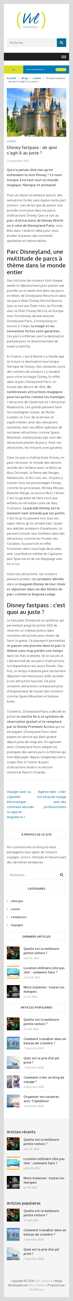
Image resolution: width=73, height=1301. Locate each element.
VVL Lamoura (43, 1281)
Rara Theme (37, 1285)
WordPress (36, 1289)
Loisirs (11, 141)
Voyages (17, 925)
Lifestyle (17, 901)
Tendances (18, 917)
